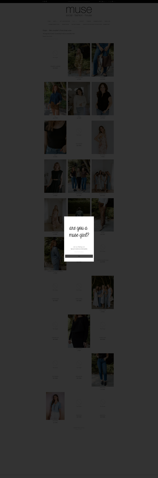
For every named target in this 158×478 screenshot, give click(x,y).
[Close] (93, 217)
